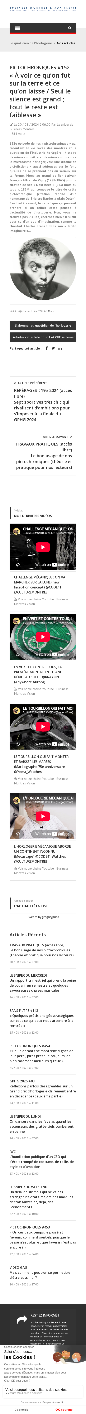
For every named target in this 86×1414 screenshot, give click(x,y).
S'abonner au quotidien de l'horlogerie (43, 325)
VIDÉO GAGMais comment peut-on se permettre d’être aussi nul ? (40, 1272)
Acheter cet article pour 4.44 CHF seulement (44, 337)
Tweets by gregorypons (43, 917)
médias (18, 510)
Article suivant (55, 437)
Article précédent (32, 383)
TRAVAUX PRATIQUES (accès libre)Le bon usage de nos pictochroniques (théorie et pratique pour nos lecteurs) (43, 455)
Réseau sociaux (23, 901)
